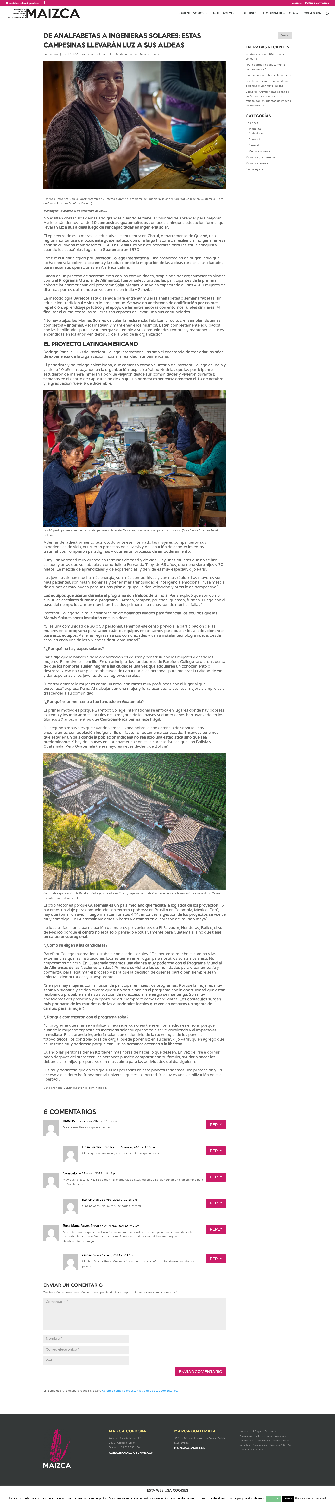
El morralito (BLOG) (278, 13)
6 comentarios (149, 54)
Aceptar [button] (273, 1498)
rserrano (54, 54)
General (254, 145)
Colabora (312, 13)
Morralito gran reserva (260, 157)
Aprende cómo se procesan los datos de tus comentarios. (140, 1390)
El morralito (106, 54)
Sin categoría (254, 169)
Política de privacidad (317, 3)
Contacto (297, 3)
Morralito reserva (257, 163)
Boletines (248, 13)
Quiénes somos (191, 13)
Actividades (90, 54)
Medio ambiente (127, 54)
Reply (216, 1125)
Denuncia (255, 139)
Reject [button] (288, 1498)
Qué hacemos (224, 13)
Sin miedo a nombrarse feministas (268, 75)
